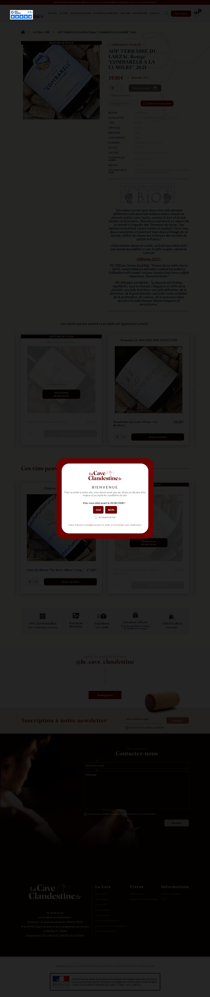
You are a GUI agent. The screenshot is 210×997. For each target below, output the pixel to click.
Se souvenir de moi (107, 517)
